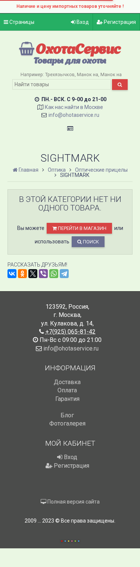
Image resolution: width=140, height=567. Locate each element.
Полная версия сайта (73, 502)
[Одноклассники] (22, 273)
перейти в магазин (81, 228)
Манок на (87, 74)
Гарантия (67, 398)
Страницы (21, 22)
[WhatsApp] (53, 273)
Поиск (90, 241)
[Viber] (43, 273)
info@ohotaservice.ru (74, 115)
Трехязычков (60, 74)
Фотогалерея (67, 423)
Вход (82, 22)
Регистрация (119, 22)
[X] (32, 273)
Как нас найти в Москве (74, 107)
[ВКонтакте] (11, 273)
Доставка (67, 382)
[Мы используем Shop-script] (70, 540)
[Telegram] (64, 273)
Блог (67, 415)
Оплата (67, 390)
